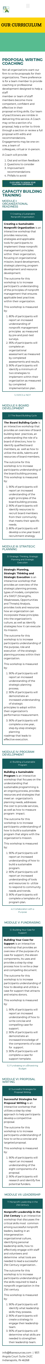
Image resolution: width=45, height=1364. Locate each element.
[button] (28, 6)
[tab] (22, 215)
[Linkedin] (38, 12)
